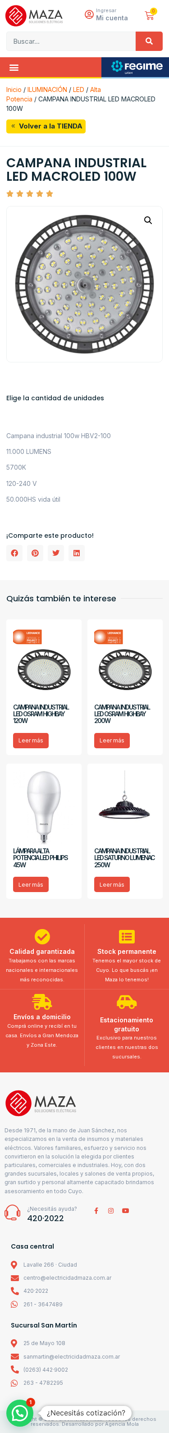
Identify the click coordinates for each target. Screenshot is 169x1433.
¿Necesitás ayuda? (52, 1208)
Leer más (30, 740)
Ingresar (106, 10)
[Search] (149, 41)
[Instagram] (111, 1210)
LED (78, 89)
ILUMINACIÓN (47, 89)
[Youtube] (125, 1210)
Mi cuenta (112, 18)
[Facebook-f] (96, 1210)
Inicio (14, 89)
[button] (13, 67)
